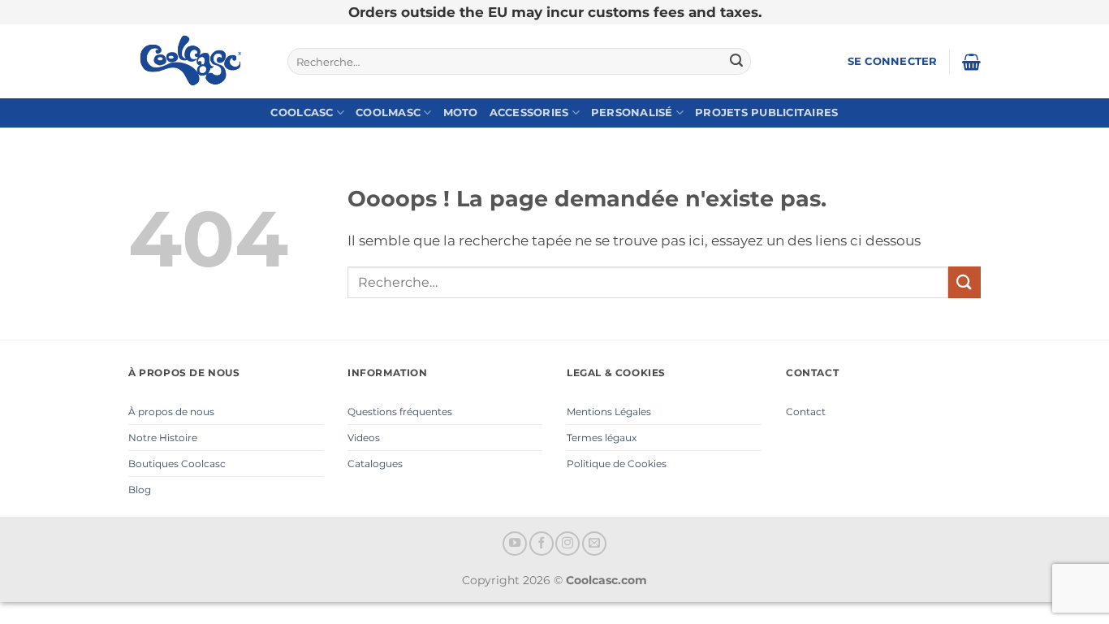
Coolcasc (301, 112)
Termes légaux (601, 437)
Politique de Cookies (617, 463)
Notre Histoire (162, 437)
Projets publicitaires (766, 112)
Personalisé (632, 112)
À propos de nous (171, 411)
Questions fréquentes (399, 411)
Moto (460, 112)
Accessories (529, 112)
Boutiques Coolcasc (177, 463)
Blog (139, 489)
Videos (363, 437)
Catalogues (375, 463)
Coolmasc (388, 112)
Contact (806, 411)
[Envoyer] (736, 62)
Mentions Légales (609, 411)
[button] (893, 61)
